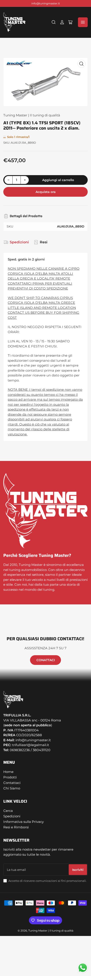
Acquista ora (46, 192)
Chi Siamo (11, 788)
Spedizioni (19, 242)
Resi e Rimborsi (16, 827)
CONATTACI (45, 660)
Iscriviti (77, 870)
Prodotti (10, 777)
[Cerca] (54, 22)
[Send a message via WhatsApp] (83, 968)
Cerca (8, 811)
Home (8, 772)
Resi (43, 242)
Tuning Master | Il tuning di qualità (31, 115)
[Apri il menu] (83, 22)
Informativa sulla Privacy (23, 822)
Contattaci (12, 783)
